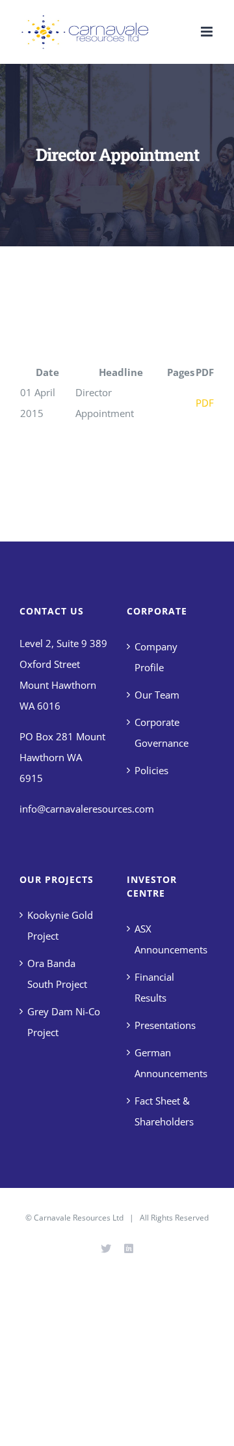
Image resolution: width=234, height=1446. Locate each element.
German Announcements (171, 1063)
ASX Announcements (171, 939)
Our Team (157, 694)
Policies (151, 770)
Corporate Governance (161, 732)
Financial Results (154, 987)
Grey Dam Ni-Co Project (63, 1022)
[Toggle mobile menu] (207, 31)
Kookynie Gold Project (60, 925)
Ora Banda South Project (57, 974)
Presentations (165, 1025)
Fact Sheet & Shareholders (164, 1111)
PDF (205, 402)
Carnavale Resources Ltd (79, 1217)
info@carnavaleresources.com (87, 808)
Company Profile (156, 657)
